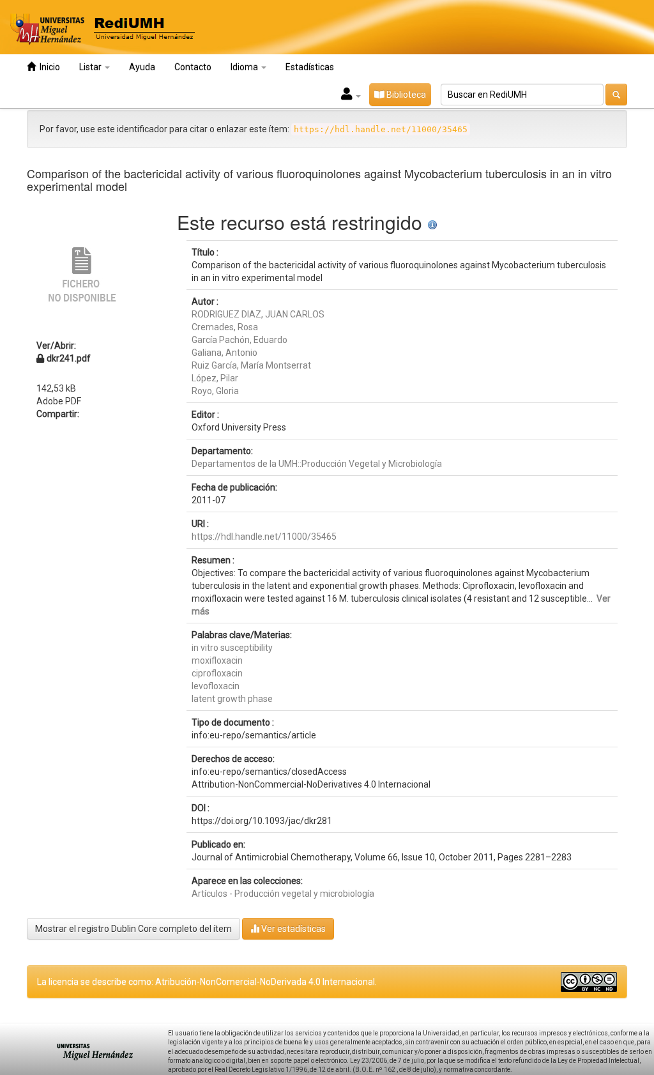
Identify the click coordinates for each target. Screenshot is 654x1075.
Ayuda (142, 67)
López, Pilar (215, 378)
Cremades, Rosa (225, 327)
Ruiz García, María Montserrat (251, 365)
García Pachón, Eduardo (239, 340)
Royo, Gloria (215, 391)
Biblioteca (405, 94)
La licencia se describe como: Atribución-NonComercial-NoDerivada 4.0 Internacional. (207, 982)
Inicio (48, 67)
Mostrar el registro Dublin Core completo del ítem (133, 929)
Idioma (245, 67)
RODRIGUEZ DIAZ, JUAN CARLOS (258, 314)
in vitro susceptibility (232, 648)
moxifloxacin (217, 660)
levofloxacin (216, 686)
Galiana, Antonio (224, 352)
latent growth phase (232, 699)
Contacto (192, 67)
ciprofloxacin (217, 673)
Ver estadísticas (292, 929)
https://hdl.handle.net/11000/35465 (264, 536)
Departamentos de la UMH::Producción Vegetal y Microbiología (317, 464)
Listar (91, 67)
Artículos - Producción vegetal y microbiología (283, 893)
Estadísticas (309, 67)
